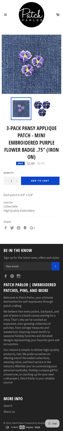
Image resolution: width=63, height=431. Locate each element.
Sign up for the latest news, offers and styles (31, 258)
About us (9, 412)
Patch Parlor (18, 423)
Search (8, 406)
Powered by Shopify (35, 423)
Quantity (9, 172)
